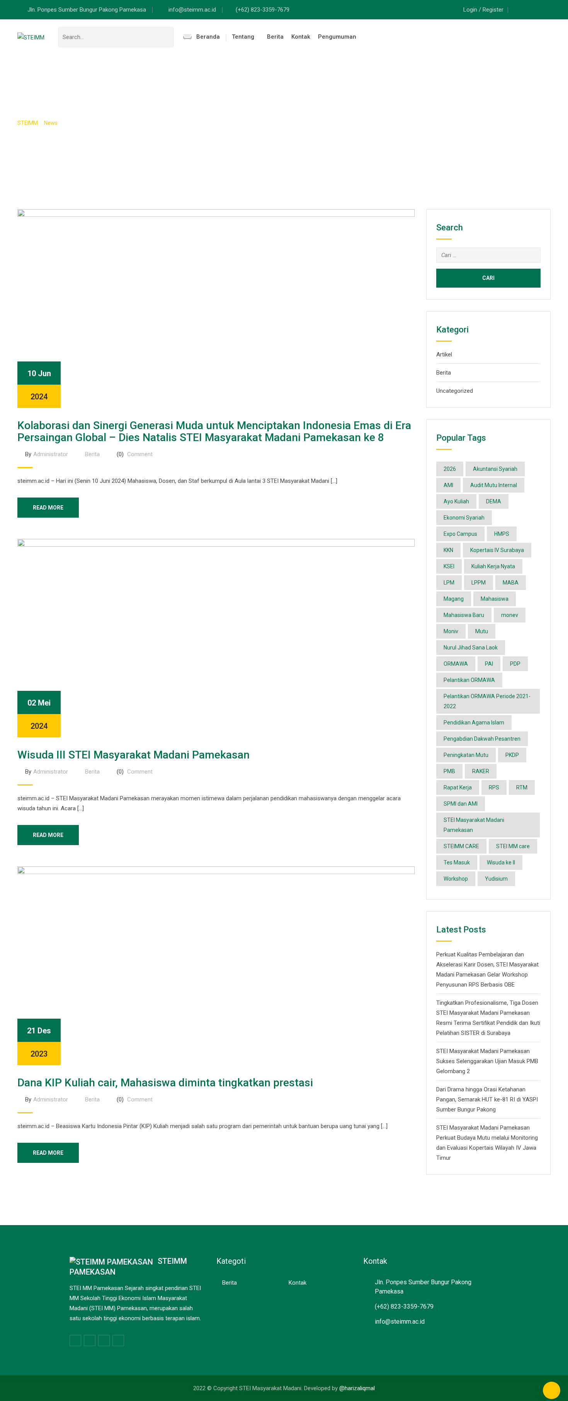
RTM (521, 787)
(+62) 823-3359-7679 (262, 9)
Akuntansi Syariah (495, 469)
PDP (515, 664)
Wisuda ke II (501, 862)
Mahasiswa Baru (464, 615)
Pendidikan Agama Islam (474, 722)
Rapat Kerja (458, 787)
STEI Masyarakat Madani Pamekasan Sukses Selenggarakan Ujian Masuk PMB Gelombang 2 (487, 1061)
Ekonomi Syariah (464, 518)
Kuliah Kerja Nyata (493, 566)
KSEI (449, 566)
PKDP (512, 755)
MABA (511, 582)
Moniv (451, 631)
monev (509, 615)
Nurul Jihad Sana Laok (471, 647)
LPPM (478, 582)
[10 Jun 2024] (216, 308)
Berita (275, 36)
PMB (449, 771)
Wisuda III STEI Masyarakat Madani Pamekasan (133, 754)
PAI (489, 664)
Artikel (444, 354)
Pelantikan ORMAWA (469, 680)
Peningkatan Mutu (466, 755)
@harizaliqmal (357, 1388)
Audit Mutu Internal (493, 485)
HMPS (501, 534)
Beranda (208, 36)
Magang (454, 599)
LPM (449, 582)
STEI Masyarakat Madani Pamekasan (474, 825)
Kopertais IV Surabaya (497, 550)
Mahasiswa (494, 599)
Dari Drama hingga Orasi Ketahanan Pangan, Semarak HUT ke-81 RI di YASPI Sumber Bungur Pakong (487, 1099)
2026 (450, 469)
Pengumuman (337, 36)
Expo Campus (460, 534)
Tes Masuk (457, 862)
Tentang (243, 36)
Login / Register (483, 9)
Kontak (300, 36)
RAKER (480, 771)
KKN (448, 550)
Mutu (481, 631)
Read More (48, 507)
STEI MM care (513, 846)
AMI (448, 485)
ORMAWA (456, 664)
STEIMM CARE (461, 846)
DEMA (493, 501)
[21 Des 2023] (216, 965)
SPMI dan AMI (461, 804)
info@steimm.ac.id (193, 9)
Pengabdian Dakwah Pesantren (482, 739)
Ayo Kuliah (456, 501)
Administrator (50, 454)
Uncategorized (454, 390)
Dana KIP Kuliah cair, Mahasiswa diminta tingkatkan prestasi (165, 1082)
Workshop (456, 879)
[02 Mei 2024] (216, 637)
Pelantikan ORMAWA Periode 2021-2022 (487, 701)
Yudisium (496, 879)
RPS (494, 787)
